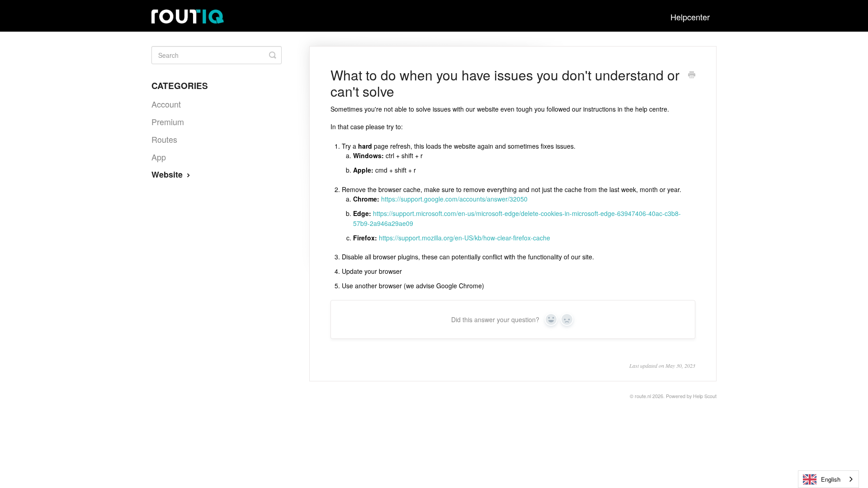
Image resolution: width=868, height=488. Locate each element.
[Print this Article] (691, 75)
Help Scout (705, 396)
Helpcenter (690, 17)
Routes (164, 139)
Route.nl (643, 396)
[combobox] (828, 479)
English (830, 479)
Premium (167, 121)
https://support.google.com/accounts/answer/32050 (454, 198)
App (158, 157)
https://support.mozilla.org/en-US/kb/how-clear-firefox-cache (464, 237)
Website (168, 174)
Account (166, 104)
